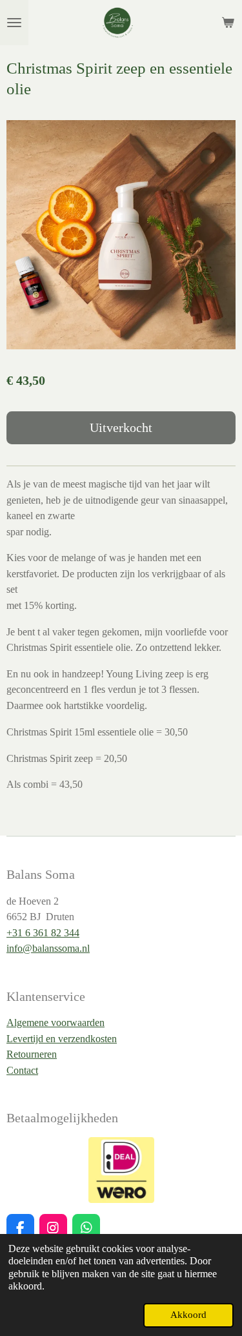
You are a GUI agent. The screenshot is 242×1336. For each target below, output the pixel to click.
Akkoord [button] (188, 1315)
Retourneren (31, 1054)
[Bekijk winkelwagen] (228, 22)
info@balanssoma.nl (48, 948)
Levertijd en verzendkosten (61, 1039)
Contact (22, 1070)
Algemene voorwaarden (55, 1022)
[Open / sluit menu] (14, 22)
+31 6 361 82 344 (42, 933)
